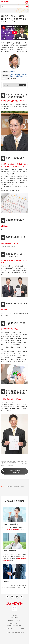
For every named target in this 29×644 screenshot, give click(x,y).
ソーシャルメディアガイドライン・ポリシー (14, 628)
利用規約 (14, 615)
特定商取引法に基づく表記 (14, 620)
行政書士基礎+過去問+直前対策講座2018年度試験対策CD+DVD (18, 75)
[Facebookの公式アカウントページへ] (17, 597)
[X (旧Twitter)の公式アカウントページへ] (21, 597)
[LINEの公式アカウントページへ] (12, 597)
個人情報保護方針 (14, 623)
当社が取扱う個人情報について (14, 625)
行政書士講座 (9, 486)
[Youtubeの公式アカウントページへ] (7, 597)
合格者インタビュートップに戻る (15, 471)
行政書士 (12, 72)
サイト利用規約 (14, 617)
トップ (2, 486)
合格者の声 (16, 486)
